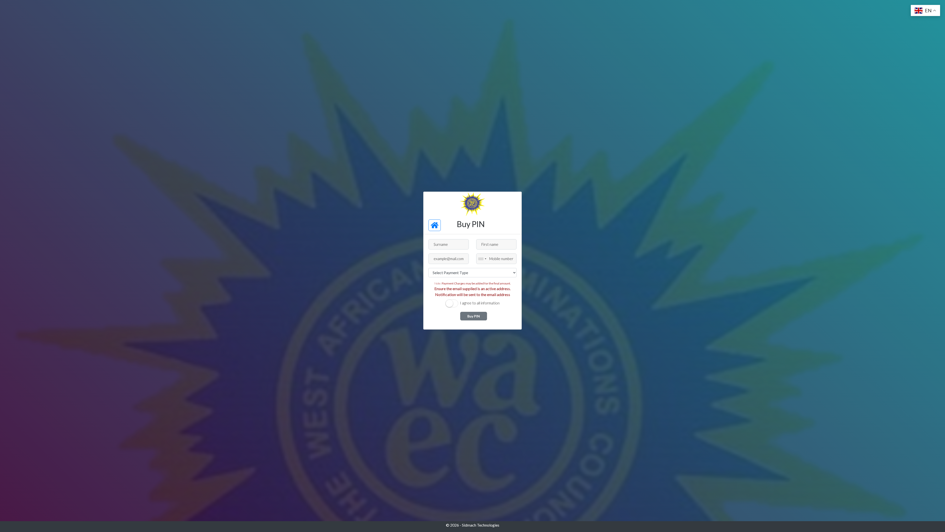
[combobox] (482, 259)
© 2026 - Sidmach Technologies (472, 525)
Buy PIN (473, 316)
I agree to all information (480, 303)
